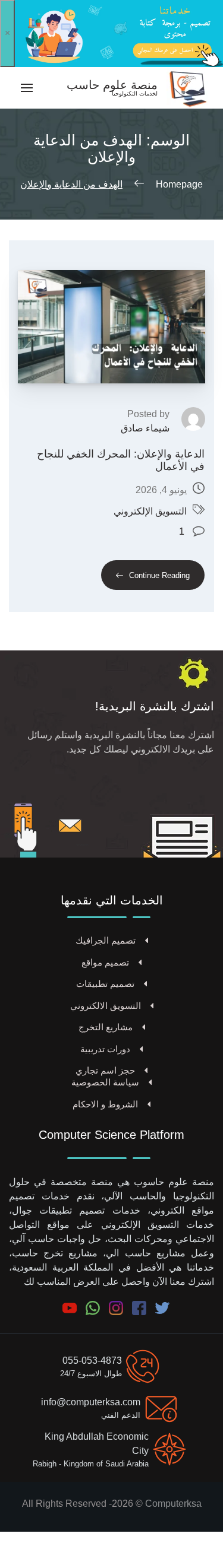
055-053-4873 (92, 1360)
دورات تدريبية (105, 1049)
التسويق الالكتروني (105, 1006)
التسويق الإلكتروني (150, 511)
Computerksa (173, 1503)
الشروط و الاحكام (105, 1104)
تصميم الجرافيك (106, 940)
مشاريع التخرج (105, 1027)
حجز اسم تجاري (105, 1070)
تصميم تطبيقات (105, 984)
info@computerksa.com (90, 1402)
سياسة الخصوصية (105, 1082)
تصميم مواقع (105, 962)
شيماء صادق (145, 428)
